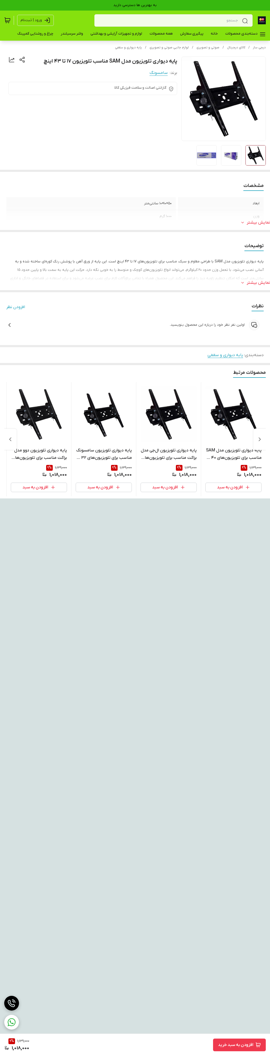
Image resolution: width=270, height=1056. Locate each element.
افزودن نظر (15, 307)
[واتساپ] (11, 1022)
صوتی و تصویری (207, 47)
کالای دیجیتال (236, 47)
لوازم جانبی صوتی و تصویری (169, 47)
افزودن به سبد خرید (235, 1045)
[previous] (259, 439)
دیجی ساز (259, 47)
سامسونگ (159, 73)
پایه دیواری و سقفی (128, 47)
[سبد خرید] (7, 20)
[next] (10, 439)
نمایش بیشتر (258, 222)
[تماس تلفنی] (11, 1003)
